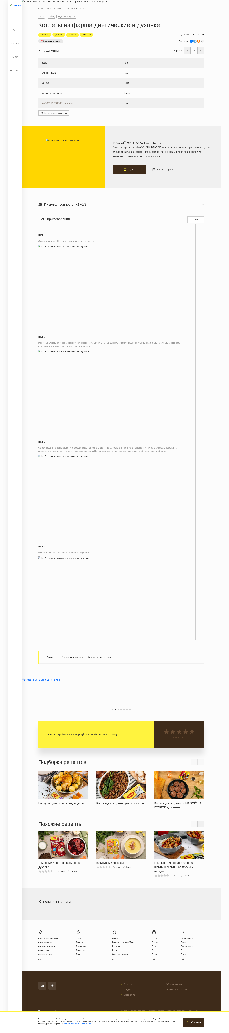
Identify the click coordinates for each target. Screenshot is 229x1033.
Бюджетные (81, 950)
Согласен (196, 1022)
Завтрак (155, 942)
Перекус (155, 954)
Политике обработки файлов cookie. (77, 1024)
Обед (51, 16)
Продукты (15, 43)
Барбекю (79, 942)
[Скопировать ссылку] (202, 41)
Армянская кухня (45, 954)
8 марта (79, 938)
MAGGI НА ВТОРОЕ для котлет (57, 103)
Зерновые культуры (120, 954)
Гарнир (183, 942)
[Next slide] (200, 762)
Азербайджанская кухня (48, 938)
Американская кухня (46, 946)
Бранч (154, 938)
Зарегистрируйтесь (57, 734)
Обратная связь (174, 984)
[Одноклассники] (198, 41)
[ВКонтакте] (191, 41)
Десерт (184, 950)
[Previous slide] (194, 762)
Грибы (114, 950)
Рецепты (15, 30)
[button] (112, 709)
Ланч (41, 16)
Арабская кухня (44, 950)
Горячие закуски (187, 946)
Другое (183, 954)
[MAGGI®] (15, 8)
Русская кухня (67, 16)
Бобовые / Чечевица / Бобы (123, 942)
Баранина (116, 938)
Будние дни (81, 946)
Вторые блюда (187, 938)
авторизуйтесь (81, 734)
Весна (78, 954)
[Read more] (63, 787)
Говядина (116, 946)
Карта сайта (129, 995)
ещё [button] (40, 959)
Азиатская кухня (45, 942)
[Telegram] (195, 41)
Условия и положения (177, 989)
